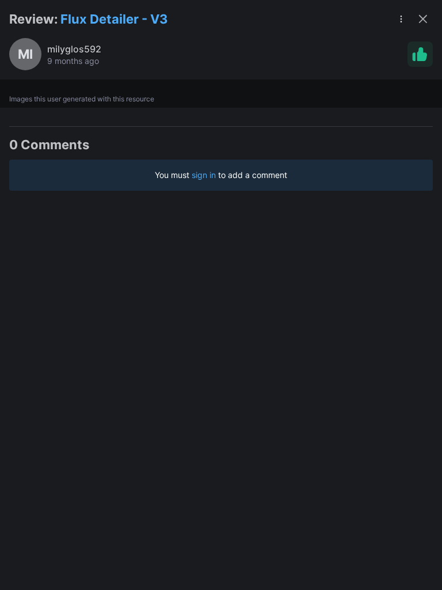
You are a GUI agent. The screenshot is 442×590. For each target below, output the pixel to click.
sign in (204, 175)
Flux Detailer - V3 (114, 19)
